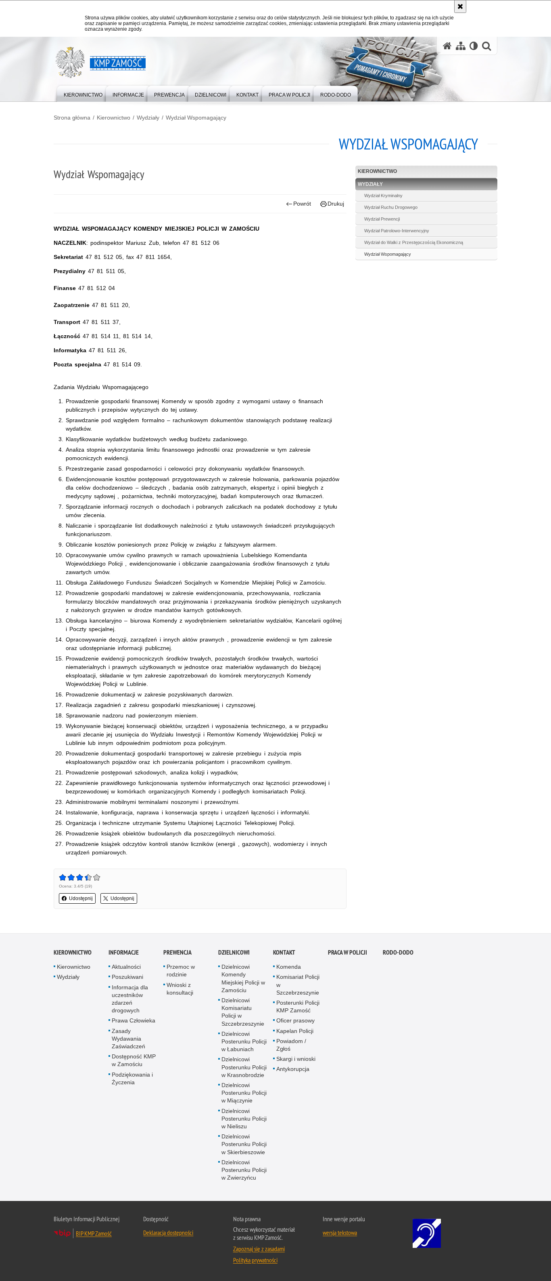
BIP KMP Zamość (94, 1233)
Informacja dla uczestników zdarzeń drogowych (130, 999)
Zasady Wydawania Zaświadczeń (128, 1039)
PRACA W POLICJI (347, 952)
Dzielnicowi (234, 952)
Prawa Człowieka (133, 1020)
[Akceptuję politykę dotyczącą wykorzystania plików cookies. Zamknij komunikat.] (460, 6)
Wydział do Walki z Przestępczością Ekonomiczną (413, 242)
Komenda (288, 966)
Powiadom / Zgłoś (291, 1045)
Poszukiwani (127, 977)
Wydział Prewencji (382, 219)
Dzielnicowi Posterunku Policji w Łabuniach (244, 1041)
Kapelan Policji (294, 1031)
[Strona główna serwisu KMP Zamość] (447, 46)
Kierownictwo (113, 117)
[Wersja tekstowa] (474, 46)
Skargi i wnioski (295, 1059)
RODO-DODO (398, 952)
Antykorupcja (292, 1069)
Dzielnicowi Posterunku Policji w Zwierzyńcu (244, 1170)
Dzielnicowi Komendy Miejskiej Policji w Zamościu (243, 978)
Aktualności (126, 966)
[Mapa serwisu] (460, 46)
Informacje (124, 952)
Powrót (302, 203)
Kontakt (284, 952)
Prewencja (177, 952)
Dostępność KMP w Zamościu (134, 1060)
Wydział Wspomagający (196, 117)
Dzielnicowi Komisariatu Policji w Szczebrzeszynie (242, 1012)
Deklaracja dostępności (168, 1232)
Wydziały (148, 117)
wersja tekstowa (340, 1232)
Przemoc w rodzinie (181, 970)
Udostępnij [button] (81, 898)
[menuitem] (83, 93)
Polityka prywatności (255, 1260)
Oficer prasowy (295, 1020)
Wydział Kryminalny (383, 195)
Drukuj (336, 203)
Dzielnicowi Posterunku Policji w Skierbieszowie (244, 1144)
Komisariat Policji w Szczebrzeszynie (297, 984)
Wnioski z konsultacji (180, 989)
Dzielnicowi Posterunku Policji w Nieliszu (244, 1119)
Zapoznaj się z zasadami (259, 1249)
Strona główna (72, 117)
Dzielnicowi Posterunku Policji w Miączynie (244, 1093)
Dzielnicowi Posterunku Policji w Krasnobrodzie (244, 1067)
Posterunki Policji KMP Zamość (297, 1006)
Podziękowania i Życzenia (132, 1078)
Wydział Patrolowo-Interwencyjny (396, 230)
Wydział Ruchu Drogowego (390, 207)
